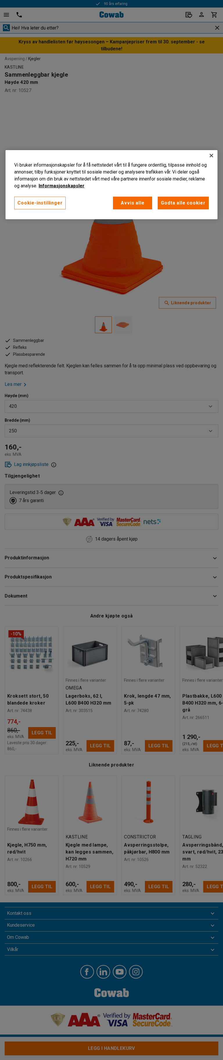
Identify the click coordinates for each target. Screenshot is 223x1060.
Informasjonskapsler (61, 186)
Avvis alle (132, 203)
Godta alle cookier (183, 203)
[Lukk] (211, 155)
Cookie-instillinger (39, 203)
